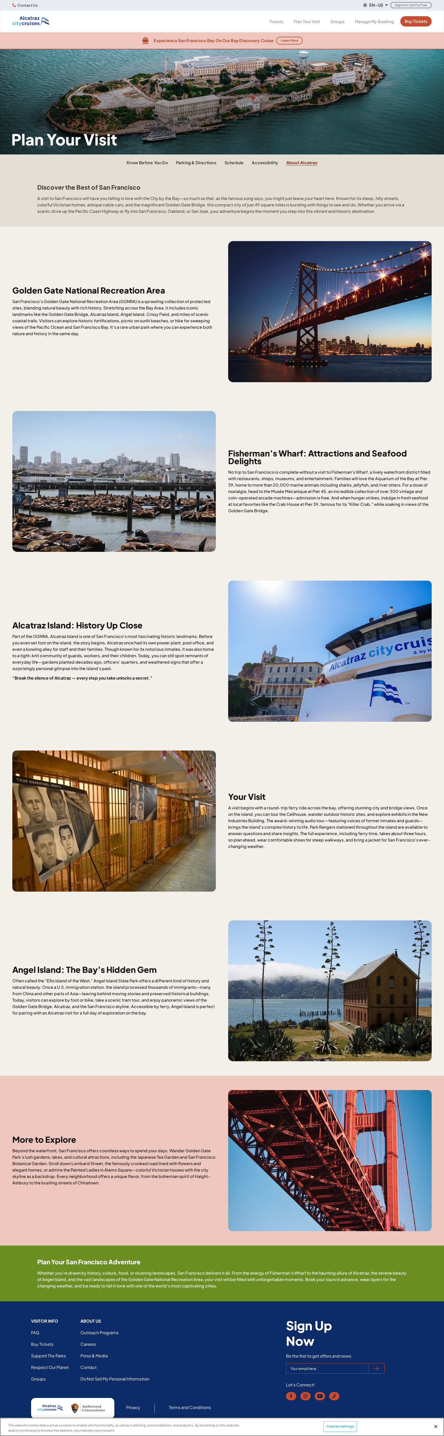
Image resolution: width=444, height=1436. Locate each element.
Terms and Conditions (190, 1407)
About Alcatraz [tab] (301, 162)
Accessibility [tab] (265, 162)
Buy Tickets (416, 21)
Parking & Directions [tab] (196, 162)
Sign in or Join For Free (411, 5)
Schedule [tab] (234, 162)
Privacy (133, 1407)
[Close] (435, 1426)
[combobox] (375, 5)
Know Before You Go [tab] (147, 162)
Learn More (289, 40)
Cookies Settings (340, 1426)
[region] (222, 1427)
